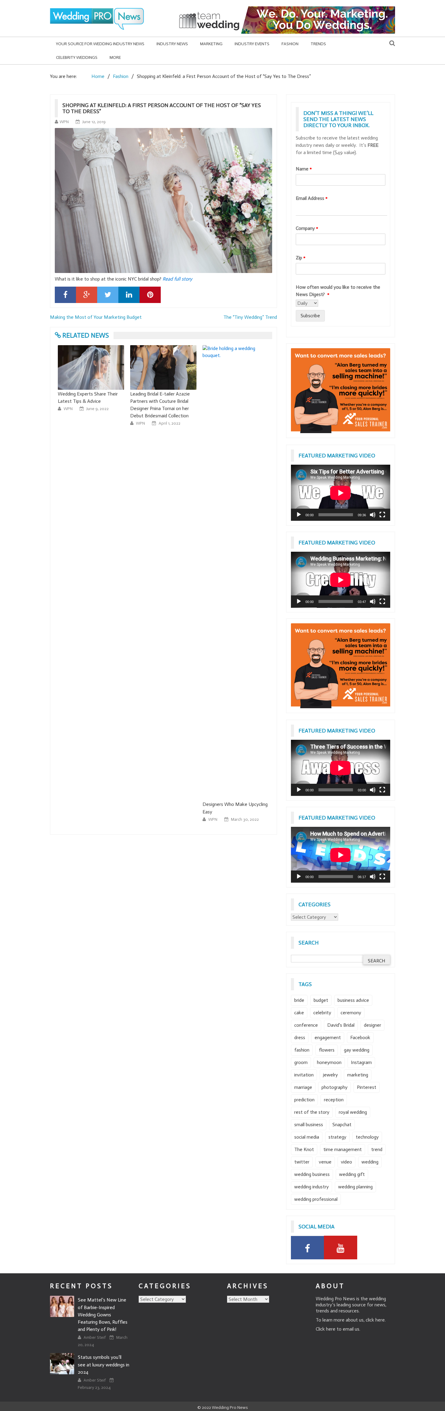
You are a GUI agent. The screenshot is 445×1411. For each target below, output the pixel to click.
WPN (64, 121)
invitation (304, 1075)
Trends (318, 43)
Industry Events (252, 43)
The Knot (304, 1149)
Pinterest (366, 1087)
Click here (325, 1329)
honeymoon (329, 1062)
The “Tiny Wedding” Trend (250, 317)
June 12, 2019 (94, 121)
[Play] (299, 515)
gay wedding (356, 1050)
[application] (340, 493)
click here (375, 1320)
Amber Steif (95, 1337)
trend (376, 1149)
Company (307, 228)
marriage (303, 1087)
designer (372, 1025)
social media (306, 1137)
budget (321, 1000)
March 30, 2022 (245, 819)
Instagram (361, 1062)
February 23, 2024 (94, 1387)
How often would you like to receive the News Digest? (338, 290)
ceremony (351, 1012)
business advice (353, 1000)
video (346, 1162)
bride (299, 1000)
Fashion (290, 43)
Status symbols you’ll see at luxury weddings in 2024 (103, 1364)
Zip (300, 258)
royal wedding (353, 1112)
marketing (357, 1075)
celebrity (322, 1012)
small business (308, 1124)
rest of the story (311, 1112)
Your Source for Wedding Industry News (100, 43)
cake (299, 1012)
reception (334, 1100)
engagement (328, 1037)
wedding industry (311, 1187)
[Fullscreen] (382, 515)
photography (334, 1087)
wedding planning (355, 1187)
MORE (115, 57)
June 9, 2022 (97, 408)
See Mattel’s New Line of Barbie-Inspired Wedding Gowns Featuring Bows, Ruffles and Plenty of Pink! (102, 1314)
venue (325, 1162)
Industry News (172, 43)
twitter (301, 1162)
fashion (301, 1050)
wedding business (312, 1174)
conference (306, 1025)
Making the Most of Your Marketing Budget (96, 317)
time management (342, 1149)
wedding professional (316, 1199)
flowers (327, 1050)
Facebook (360, 1037)
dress (299, 1037)
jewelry (330, 1075)
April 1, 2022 (169, 423)
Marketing (211, 43)
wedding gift (352, 1174)
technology (367, 1137)
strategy (337, 1137)
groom (301, 1062)
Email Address (312, 198)
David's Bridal (340, 1025)
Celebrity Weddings (76, 57)
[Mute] (373, 515)
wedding (369, 1162)
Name (304, 169)
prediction (304, 1100)
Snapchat (341, 1124)
